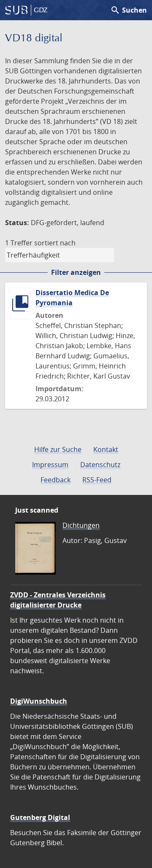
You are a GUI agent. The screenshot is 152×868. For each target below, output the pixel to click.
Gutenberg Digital (40, 817)
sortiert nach (55, 242)
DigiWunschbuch (38, 701)
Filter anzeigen (76, 272)
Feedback (56, 479)
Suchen (128, 10)
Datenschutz (100, 464)
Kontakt (105, 449)
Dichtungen (81, 525)
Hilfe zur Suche (57, 449)
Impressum (50, 464)
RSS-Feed (96, 479)
